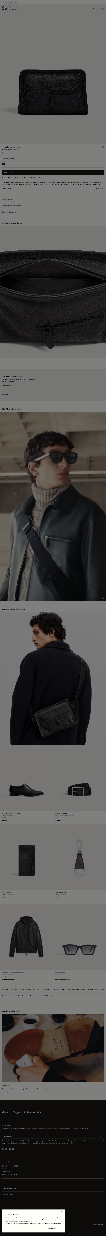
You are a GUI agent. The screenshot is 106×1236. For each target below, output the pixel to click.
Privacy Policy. (57, 1223)
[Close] (62, 1211)
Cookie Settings (51, 1228)
